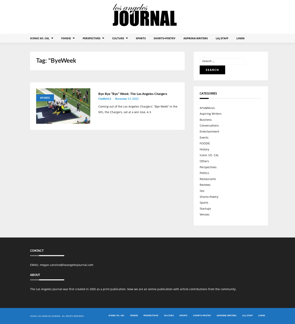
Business (206, 120)
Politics (204, 173)
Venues (205, 214)
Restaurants (208, 179)
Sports (141, 38)
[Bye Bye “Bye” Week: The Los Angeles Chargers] (63, 106)
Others (204, 161)
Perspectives (91, 38)
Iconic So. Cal (39, 38)
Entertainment (209, 131)
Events (204, 137)
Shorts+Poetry (164, 38)
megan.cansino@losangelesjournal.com (66, 265)
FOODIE (66, 38)
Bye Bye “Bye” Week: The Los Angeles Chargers (132, 94)
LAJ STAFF (222, 38)
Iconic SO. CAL (209, 155)
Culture (118, 38)
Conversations (209, 125)
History (204, 149)
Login (240, 38)
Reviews (205, 185)
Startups (205, 208)
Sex (202, 191)
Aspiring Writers (195, 38)
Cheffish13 (104, 99)
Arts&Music (207, 108)
